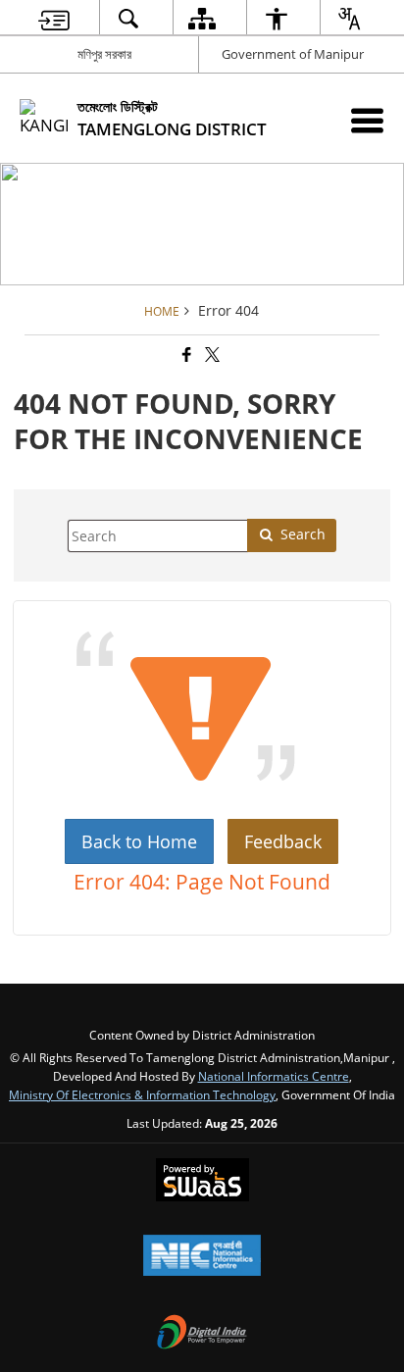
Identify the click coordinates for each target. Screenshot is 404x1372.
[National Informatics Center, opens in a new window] (202, 1257)
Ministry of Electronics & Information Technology (142, 1094)
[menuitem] (54, 18)
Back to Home (139, 841)
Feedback (283, 841)
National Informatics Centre (273, 1076)
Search (303, 534)
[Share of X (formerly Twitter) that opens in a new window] (211, 354)
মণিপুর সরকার (104, 54)
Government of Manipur (293, 54)
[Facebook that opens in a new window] (185, 354)
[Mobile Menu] (367, 120)
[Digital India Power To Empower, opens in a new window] (202, 1334)
